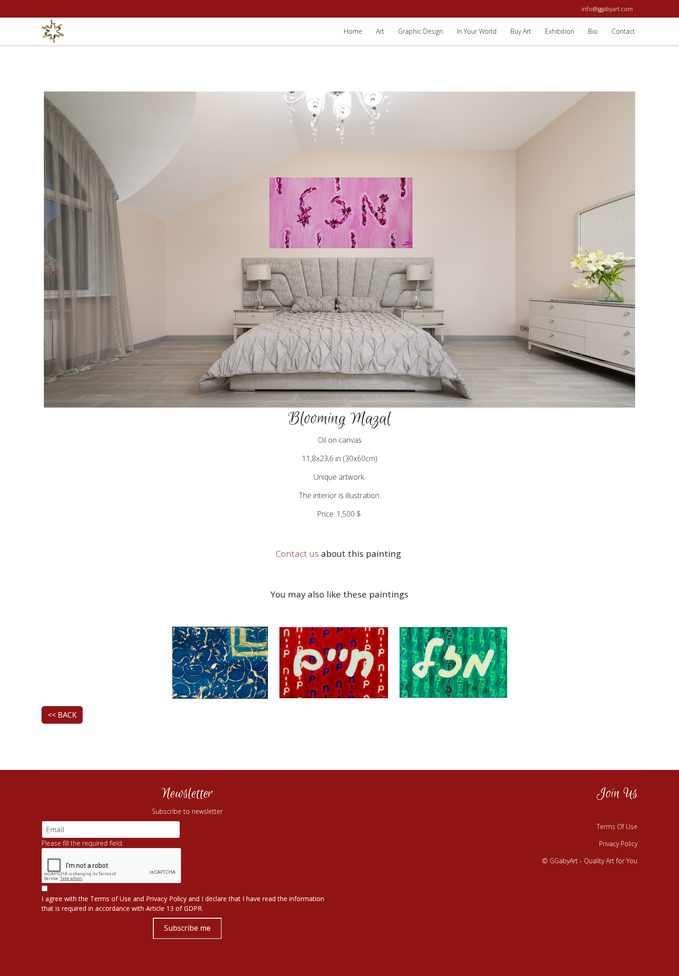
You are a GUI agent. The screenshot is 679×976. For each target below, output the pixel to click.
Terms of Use (110, 898)
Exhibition (559, 31)
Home (353, 31)
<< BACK (62, 715)
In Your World (477, 31)
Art (380, 31)
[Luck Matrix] (453, 661)
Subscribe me (187, 928)
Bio (593, 31)
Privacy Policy (166, 898)
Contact (623, 31)
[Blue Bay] (220, 661)
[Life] (333, 661)
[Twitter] (605, 812)
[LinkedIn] (628, 812)
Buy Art (520, 31)
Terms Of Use (617, 826)
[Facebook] (559, 812)
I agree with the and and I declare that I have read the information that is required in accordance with (183, 903)
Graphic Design (420, 31)
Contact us (297, 553)
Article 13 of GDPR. (174, 908)
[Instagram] (582, 812)
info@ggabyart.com (607, 9)
